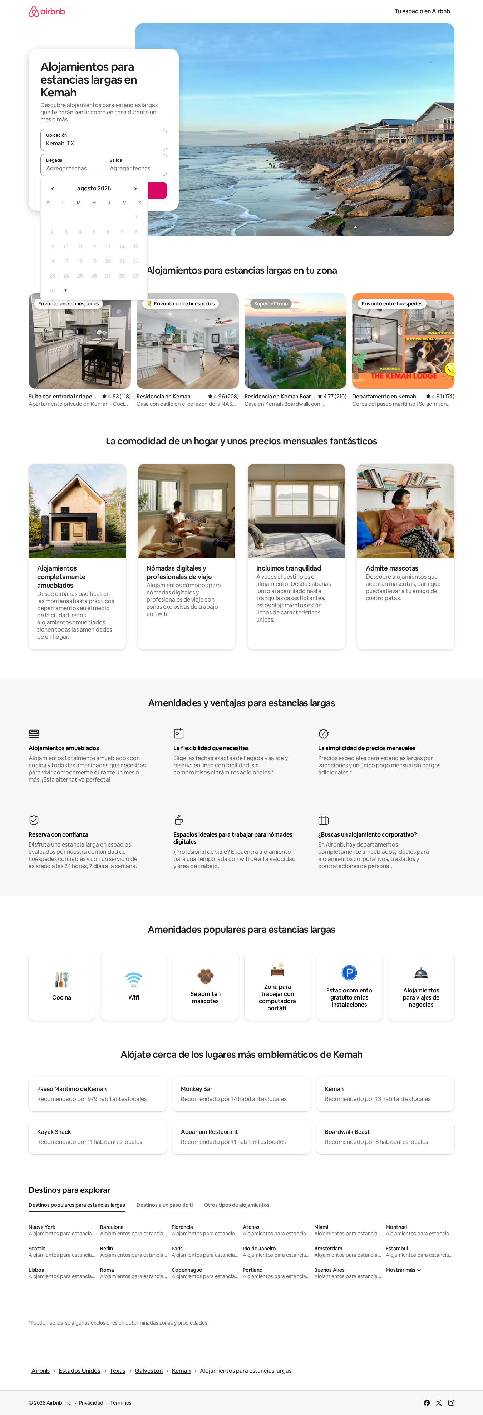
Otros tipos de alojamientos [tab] (237, 1205)
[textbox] (72, 168)
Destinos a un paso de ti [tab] (165, 1205)
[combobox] (103, 143)
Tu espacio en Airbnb (422, 11)
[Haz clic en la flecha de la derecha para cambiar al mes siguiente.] (135, 188)
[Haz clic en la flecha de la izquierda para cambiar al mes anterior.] (53, 188)
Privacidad (91, 1403)
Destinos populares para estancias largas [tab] (77, 1205)
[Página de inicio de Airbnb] (47, 11)
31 (66, 290)
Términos (121, 1403)
